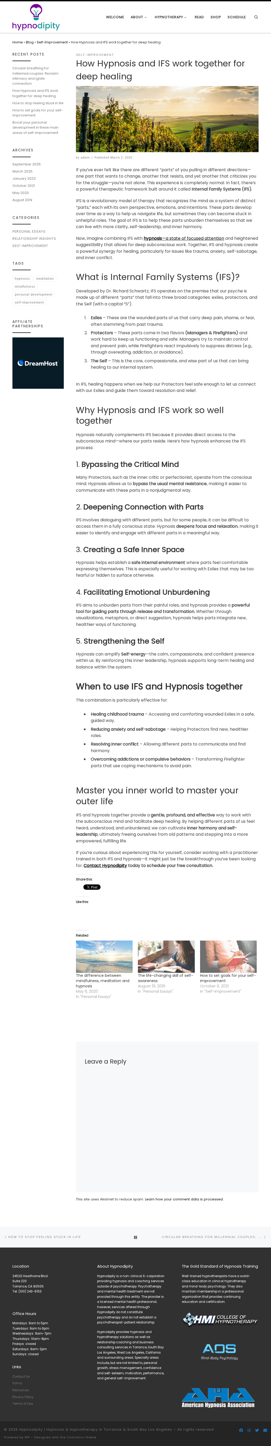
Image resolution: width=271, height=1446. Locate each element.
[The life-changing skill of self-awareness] (166, 957)
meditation (45, 279)
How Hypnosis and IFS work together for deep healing (35, 93)
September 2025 (26, 164)
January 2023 (24, 178)
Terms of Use (22, 1404)
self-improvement (29, 302)
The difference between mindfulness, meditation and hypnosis (102, 981)
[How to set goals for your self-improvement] (228, 957)
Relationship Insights (34, 238)
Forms (17, 1383)
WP (27, 1437)
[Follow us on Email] (265, 1431)
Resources (20, 1390)
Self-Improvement (52, 42)
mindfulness (25, 286)
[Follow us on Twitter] (257, 1431)
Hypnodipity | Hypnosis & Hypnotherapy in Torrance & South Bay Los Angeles (95, 1429)
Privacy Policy (23, 1397)
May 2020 (20, 193)
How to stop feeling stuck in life (38, 103)
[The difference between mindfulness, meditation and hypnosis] (104, 957)
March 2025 (22, 171)
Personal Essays (29, 231)
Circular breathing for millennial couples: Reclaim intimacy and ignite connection (35, 76)
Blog (30, 42)
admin (85, 157)
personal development (33, 294)
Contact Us (21, 1377)
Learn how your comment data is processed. (184, 1199)
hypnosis (22, 279)
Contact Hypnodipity (105, 865)
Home (17, 42)
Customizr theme (81, 1437)
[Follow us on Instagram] (249, 1431)
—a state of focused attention (184, 238)
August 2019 (22, 200)
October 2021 (23, 185)
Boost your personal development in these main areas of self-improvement (35, 127)
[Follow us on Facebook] (241, 1431)
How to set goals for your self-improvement (37, 113)
